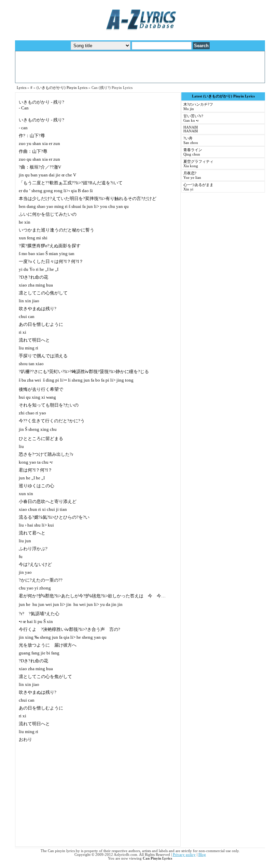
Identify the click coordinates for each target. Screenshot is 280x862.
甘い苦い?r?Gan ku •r (193, 118)
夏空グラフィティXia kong (198, 164)
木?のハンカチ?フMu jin (198, 107)
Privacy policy (184, 855)
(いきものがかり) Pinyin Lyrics (62, 88)
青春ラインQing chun (192, 152)
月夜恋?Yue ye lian (192, 175)
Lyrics (21, 88)
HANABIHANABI (190, 129)
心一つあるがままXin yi (198, 187)
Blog (202, 855)
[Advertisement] (140, 67)
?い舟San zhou (190, 140)
